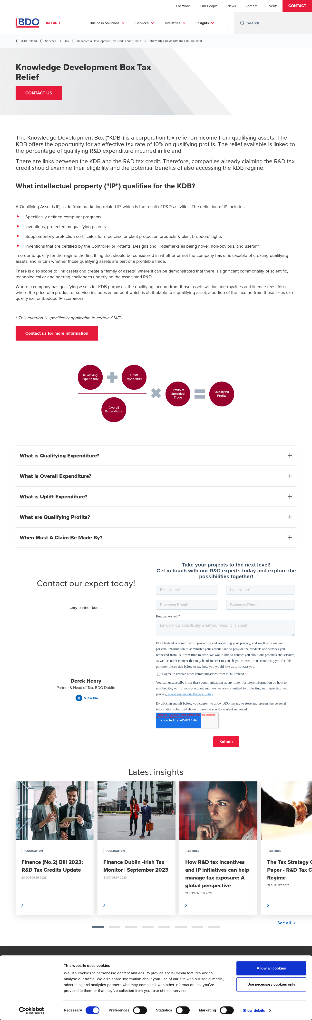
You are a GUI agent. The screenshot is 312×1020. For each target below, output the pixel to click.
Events (272, 5)
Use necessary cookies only (271, 984)
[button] (297, 6)
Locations (183, 5)
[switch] (140, 1010)
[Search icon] (242, 22)
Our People (209, 5)
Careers (252, 5)
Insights (202, 22)
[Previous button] (9, 864)
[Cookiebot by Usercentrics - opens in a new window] (31, 1010)
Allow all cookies (271, 968)
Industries (172, 22)
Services (142, 22)
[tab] (98, 927)
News (231, 5)
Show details (254, 1010)
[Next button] (303, 864)
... (227, 23)
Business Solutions (104, 22)
